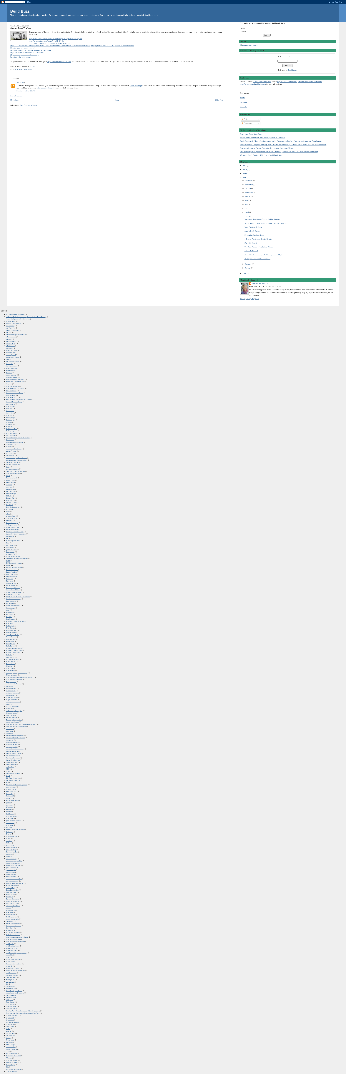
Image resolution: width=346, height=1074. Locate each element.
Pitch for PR (10, 796)
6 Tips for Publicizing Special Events (258, 239)
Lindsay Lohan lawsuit (13, 652)
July (247, 200)
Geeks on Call (10, 547)
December (249, 180)
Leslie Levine (10, 646)
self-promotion (11, 930)
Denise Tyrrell (10, 480)
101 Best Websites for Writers (15, 314)
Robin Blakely (10, 915)
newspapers (9, 740)
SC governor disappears (13, 926)
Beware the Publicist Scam (254, 235)
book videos (28, 69)
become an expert (11, 377)
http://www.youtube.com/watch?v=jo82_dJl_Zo (46, 41)
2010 (245, 169)
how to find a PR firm (13, 590)
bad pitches (9, 364)
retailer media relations (13, 906)
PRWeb (8, 843)
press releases (10, 823)
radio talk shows (11, 892)
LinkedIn (243, 106)
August (248, 196)
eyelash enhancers (11, 518)
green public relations (13, 556)
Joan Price (9, 623)
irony (8, 610)
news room (9, 731)
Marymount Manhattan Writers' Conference (19, 677)
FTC (7, 538)
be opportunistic (11, 375)
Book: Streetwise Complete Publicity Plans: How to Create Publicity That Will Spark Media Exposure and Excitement (283, 144)
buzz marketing (11, 435)
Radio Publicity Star (12, 890)
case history (10, 444)
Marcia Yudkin (11, 662)
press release (10, 818)
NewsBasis (9, 733)
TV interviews (10, 1033)
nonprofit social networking (15, 749)
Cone (7, 467)
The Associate (10, 1004)
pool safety (9, 805)
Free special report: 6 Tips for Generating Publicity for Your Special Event (267, 148)
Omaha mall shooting (13, 758)
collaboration (10, 455)
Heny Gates (9, 579)
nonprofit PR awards (12, 744)
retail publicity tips (12, 903)
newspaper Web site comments (15, 738)
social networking (11, 950)
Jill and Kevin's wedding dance (16, 621)
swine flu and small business (15, 993)
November (249, 184)
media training (10, 695)
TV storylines (10, 1035)
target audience (11, 997)
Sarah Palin (9, 921)
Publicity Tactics (11, 876)
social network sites (12, 948)
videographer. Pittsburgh (45, 88)
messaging (9, 704)
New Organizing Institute (14, 720)
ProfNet (8, 834)
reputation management (13, 901)
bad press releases (11, 366)
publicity (9, 856)
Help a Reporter (11, 574)
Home (117, 100)
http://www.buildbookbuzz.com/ (59, 61)
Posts (245, 119)
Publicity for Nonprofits (13, 865)
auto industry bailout (12, 357)
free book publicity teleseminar (16, 534)
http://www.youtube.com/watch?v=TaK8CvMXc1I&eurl (30, 50)
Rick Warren (10, 912)
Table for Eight (11, 995)
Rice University (11, 910)
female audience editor (13, 527)
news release (10, 729)
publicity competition (13, 863)
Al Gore (8, 332)
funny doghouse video (13, 540)
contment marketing (12, 469)
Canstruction (10, 440)
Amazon (8, 339)
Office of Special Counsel (14, 753)
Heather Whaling (11, 572)
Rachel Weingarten (12, 885)
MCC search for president (14, 679)
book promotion (11, 391)
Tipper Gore (10, 1020)
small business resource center (15, 941)
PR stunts (9, 811)
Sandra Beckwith (260, 283)
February (248, 264)
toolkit (8, 1029)
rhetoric (8, 908)
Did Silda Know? (250, 243)
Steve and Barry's (11, 977)
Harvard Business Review (14, 567)
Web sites (9, 1058)
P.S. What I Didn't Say (13, 778)
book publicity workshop (14, 402)
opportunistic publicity (13, 774)
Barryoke (9, 373)
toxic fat (8, 1031)
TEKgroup (9, 1000)
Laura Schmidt (10, 644)
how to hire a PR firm (13, 594)
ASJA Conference (11, 350)
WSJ (7, 1067)
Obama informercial (12, 751)
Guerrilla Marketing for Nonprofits (17, 558)
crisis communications (13, 473)
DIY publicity (10, 489)
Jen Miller (9, 617)
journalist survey (11, 632)
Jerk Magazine (10, 619)
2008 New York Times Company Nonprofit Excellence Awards (26, 317)
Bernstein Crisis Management (15, 379)
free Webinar (10, 536)
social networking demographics (16, 953)
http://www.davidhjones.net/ (20, 57)
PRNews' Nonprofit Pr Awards (15, 829)
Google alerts (10, 552)
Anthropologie (10, 344)
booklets (8, 415)
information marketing (13, 605)
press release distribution (13, 821)
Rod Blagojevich (11, 917)
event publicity (11, 516)
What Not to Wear (11, 1060)
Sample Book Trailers (20, 28)
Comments (247, 123)
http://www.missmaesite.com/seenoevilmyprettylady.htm (49, 43)
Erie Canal (9, 509)
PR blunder (9, 807)
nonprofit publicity (12, 747)
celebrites (9, 446)
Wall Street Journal (12, 1053)
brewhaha (9, 424)
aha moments (10, 326)
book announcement (12, 386)
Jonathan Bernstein (12, 630)
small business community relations (17, 937)
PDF (7, 782)
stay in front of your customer (15, 970)
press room (9, 825)
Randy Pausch (10, 894)
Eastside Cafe (10, 498)
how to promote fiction (13, 599)
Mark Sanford (10, 670)
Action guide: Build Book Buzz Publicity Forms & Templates (262, 137)
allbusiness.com (11, 337)
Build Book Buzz (11, 429)
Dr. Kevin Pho (10, 491)
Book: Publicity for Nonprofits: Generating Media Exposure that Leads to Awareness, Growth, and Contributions (281, 141)
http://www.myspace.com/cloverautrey (24, 54)
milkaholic (9, 709)
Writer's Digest (10, 1065)
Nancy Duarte (10, 715)
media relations (11, 688)
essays (8, 511)
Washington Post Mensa (13, 1056)
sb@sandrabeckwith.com (262, 81)
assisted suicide (11, 352)
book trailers (19, 69)
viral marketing (11, 1047)
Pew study (9, 794)
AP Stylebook (10, 346)
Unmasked (9, 1042)
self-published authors (13, 932)
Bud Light (9, 426)
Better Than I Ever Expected (15, 382)
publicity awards (11, 859)
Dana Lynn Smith (11, 478)
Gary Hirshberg (11, 545)
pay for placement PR (13, 780)
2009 (245, 173)
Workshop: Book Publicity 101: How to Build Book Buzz (261, 155)
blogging (9, 384)
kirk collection (10, 639)
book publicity (10, 395)
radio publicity (10, 888)
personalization (11, 789)
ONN (7, 769)
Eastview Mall (10, 500)
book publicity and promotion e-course (18, 399)
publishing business (12, 881)
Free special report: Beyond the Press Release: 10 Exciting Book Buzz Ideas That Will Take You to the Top (279, 151)
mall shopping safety (12, 659)
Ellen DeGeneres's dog (13, 507)
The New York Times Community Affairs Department (23, 1011)
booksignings (10, 417)
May (247, 208)
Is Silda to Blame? (251, 250)
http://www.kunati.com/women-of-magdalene (27, 52)
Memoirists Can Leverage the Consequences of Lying (264, 255)
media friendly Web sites (13, 684)
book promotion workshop (14, 393)
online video (10, 767)
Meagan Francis (11, 682)
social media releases (12, 946)
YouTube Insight (11, 1071)
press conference (11, 816)
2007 (245, 273)
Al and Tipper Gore (12, 330)
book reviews (10, 404)
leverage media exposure (14, 648)
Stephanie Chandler (12, 975)
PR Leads (9, 809)
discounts (9, 487)
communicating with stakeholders (16, 460)
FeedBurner (292, 70)
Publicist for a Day (12, 852)
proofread (9, 841)
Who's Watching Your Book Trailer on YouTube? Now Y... (265, 223)
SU (7, 984)
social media (10, 944)
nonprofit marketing (12, 742)
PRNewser (9, 832)
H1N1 (8, 561)
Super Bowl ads (11, 988)
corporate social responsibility (15, 471)
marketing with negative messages (16, 673)
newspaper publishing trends (15, 735)
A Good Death (10, 321)
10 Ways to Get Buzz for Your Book (257, 258)
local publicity (10, 657)
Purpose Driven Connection (15, 883)
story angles (10, 982)
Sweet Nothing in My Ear (14, 991)
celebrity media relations (13, 449)
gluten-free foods (11, 550)
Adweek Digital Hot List (13, 323)
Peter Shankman (11, 791)
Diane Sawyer (10, 482)
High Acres (9, 581)
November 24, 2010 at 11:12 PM (25, 91)
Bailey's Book (10, 370)
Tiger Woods (10, 1018)
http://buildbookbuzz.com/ (287, 81)
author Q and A (11, 355)
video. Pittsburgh (136, 85)
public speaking (11, 850)
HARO (8, 565)
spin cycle (9, 966)
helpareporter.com (12, 576)
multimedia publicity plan (14, 711)
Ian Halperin (10, 603)
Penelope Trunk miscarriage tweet (16, 785)
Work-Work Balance (12, 1062)
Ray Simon (9, 897)
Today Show (10, 1024)
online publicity (11, 764)
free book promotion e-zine (15, 532)
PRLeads (9, 827)
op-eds (8, 771)
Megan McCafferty (12, 697)
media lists (9, 686)
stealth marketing (11, 973)
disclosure (9, 485)
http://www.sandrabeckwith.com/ (310, 81)
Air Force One (10, 328)
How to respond (11, 601)
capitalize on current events (14, 442)
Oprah (8, 776)
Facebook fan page (12, 523)
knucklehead (10, 641)
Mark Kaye (9, 666)
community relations (12, 462)
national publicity (11, 717)
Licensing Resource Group (14, 650)
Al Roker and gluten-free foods (16, 335)
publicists (9, 854)
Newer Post (14, 100)
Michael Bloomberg (12, 706)
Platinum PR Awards (12, 800)
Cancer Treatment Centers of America (18, 438)
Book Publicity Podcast (253, 227)
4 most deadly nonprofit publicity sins (18, 319)
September (249, 192)
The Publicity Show (12, 1015)
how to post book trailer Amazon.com (18, 597)
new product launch (12, 722)
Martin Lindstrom (11, 675)
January (248, 268)
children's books (11, 451)
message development (13, 702)
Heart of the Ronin (12, 570)
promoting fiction (11, 836)
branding (9, 422)
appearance (9, 348)
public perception (11, 847)
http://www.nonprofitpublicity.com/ (253, 84)
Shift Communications (13, 935)
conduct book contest (13, 464)
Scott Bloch (9, 928)
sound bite (9, 955)
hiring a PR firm (11, 583)
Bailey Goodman (11, 368)
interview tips (10, 608)
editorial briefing (11, 503)
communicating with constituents (16, 458)
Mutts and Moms (11, 713)
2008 (245, 177)
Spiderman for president (13, 964)
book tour (9, 408)
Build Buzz (20, 11)
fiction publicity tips (12, 529)
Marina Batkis (10, 664)
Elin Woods (9, 505)
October (248, 188)
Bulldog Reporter (11, 431)
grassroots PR (10, 554)
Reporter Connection (12, 899)
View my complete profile (249, 298)
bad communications (12, 361)
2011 (245, 165)
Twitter (242, 97)
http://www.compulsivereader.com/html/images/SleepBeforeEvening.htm (55, 38)
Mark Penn (9, 668)
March (247, 216)
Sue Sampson (10, 986)
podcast (8, 803)
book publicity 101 (12, 397)
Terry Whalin (10, 1002)
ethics (8, 514)
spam (7, 957)
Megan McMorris (11, 699)
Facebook (243, 102)
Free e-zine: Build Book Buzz (251, 134)
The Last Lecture (11, 1009)
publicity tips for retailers (14, 879)
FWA (7, 543)
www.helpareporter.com (13, 1069)
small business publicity (13, 939)
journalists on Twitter (12, 635)
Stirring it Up (10, 980)
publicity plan (10, 872)
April (247, 212)
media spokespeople (12, 693)
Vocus (8, 1051)
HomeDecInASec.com (13, 588)
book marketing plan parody (15, 388)
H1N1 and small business (14, 563)
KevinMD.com (11, 637)
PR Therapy (10, 814)
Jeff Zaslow (9, 615)
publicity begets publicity (14, 861)
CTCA (8, 476)
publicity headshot (12, 868)
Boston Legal (10, 420)
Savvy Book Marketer (13, 923)
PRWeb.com (10, 845)
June (247, 204)
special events (10, 962)
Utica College (10, 1044)
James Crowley (11, 612)
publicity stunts (11, 874)
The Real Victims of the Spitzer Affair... (258, 247)
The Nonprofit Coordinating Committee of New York (22, 1013)
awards (8, 359)
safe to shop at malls (12, 919)
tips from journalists (12, 1022)
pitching (8, 798)
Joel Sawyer (10, 626)
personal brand (11, 787)
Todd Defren (10, 1027)
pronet (8, 838)
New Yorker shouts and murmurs (16, 726)
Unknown (20, 82)
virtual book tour (11, 1049)
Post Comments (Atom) (28, 105)
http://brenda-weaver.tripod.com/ (22, 48)
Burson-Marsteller (11, 433)
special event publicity (13, 959)
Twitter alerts (10, 1040)
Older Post (219, 100)
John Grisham (10, 628)
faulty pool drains (11, 525)
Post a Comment (16, 96)
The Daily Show (11, 1006)
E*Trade (8, 496)
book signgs (10, 406)
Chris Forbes (10, 453)
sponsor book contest (12, 968)
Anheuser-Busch (11, 341)
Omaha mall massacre (13, 756)
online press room (11, 762)
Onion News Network (13, 760)
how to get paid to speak (13, 592)
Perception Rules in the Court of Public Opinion (262, 219)
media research (11, 691)
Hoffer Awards (10, 585)
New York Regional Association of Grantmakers (21, 724)
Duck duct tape (11, 493)
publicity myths (11, 870)
